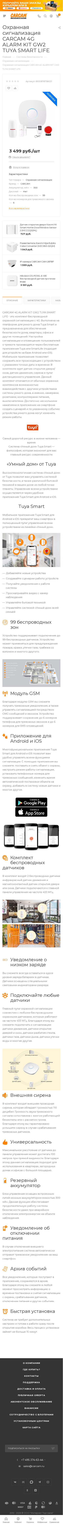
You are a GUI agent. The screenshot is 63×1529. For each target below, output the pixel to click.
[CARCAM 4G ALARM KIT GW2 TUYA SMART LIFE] (31, 119)
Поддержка (31, 1382)
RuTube (23, 1482)
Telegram (39, 1482)
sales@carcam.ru (33, 1466)
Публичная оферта (31, 1395)
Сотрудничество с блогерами (31, 1414)
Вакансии (31, 1408)
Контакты (31, 1376)
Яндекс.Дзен (35, 1490)
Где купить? (31, 1369)
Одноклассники (27, 1490)
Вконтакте (15, 1482)
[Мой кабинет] (51, 16)
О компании (31, 1363)
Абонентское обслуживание (31, 1401)
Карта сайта (31, 1427)
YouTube (47, 1482)
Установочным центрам (31, 1421)
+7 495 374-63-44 (32, 1460)
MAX (31, 1482)
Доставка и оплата (31, 1388)
